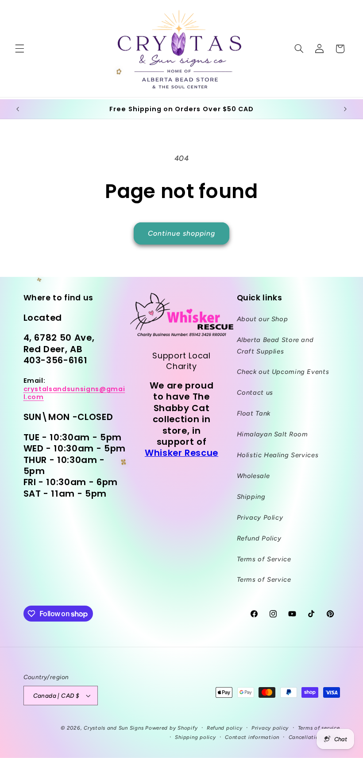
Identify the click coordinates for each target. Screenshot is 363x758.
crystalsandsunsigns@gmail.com (74, 393)
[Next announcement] (345, 109)
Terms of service (319, 728)
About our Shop (262, 319)
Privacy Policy (260, 517)
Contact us (255, 392)
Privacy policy (270, 728)
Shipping (251, 497)
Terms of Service (264, 559)
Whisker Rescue (181, 453)
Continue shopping (182, 233)
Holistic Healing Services (278, 455)
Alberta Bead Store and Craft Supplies (275, 345)
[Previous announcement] (17, 109)
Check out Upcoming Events (283, 372)
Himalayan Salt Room (272, 434)
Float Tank (253, 413)
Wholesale (253, 476)
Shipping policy (195, 737)
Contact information (252, 737)
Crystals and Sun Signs (113, 728)
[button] (19, 49)
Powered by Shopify (171, 728)
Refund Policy (259, 538)
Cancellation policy (314, 737)
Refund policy (225, 728)
